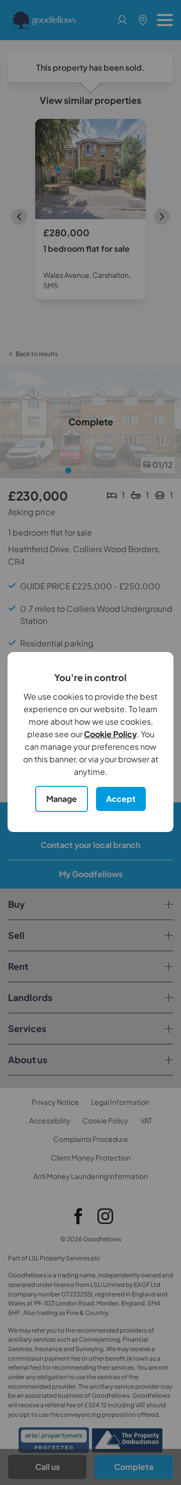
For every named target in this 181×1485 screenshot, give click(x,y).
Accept (121, 798)
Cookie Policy (110, 734)
